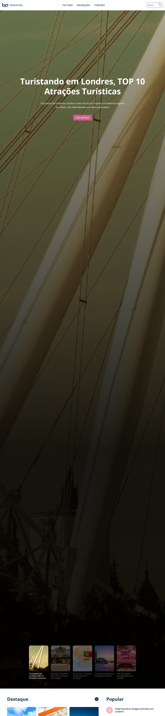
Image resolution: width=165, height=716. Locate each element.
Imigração (83, 5)
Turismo (99, 5)
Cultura (67, 5)
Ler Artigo (82, 117)
